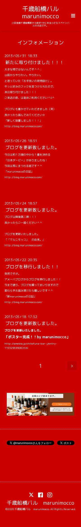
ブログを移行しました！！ (32, 266)
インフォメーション (40, 42)
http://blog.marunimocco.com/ (23, 126)
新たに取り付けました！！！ (34, 62)
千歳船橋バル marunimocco (43, 12)
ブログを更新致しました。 (32, 147)
